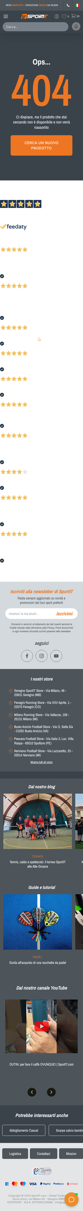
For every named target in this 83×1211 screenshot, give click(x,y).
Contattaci (43, 1153)
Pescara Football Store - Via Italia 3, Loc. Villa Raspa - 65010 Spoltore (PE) (43, 741)
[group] (37, 834)
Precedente (7, 243)
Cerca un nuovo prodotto (42, 145)
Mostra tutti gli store (41, 762)
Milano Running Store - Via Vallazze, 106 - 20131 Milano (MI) (41, 717)
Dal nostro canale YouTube (41, 987)
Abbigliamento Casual (24, 1130)
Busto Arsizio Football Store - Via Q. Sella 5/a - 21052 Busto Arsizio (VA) (43, 729)
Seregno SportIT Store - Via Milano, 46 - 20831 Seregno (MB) (40, 693)
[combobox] (36, 26)
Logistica (15, 1153)
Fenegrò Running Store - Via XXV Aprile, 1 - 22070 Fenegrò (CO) (42, 704)
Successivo (23, 243)
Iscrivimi (64, 613)
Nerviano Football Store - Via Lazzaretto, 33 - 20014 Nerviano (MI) (43, 753)
